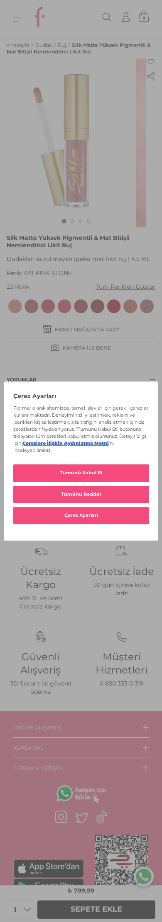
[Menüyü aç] (17, 17)
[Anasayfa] (40, 17)
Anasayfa (19, 45)
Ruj (62, 45)
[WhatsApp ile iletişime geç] (144, 876)
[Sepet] (143, 17)
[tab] (63, 221)
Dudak (44, 45)
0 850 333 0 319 (122, 683)
